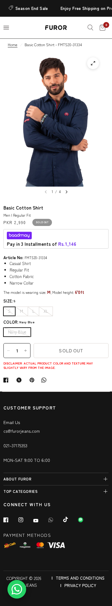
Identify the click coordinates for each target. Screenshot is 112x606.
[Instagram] (25, 520)
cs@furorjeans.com (21, 431)
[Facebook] (10, 520)
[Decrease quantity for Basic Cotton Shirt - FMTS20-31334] (8, 350)
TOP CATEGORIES (20, 491)
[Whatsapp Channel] (85, 520)
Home (12, 44)
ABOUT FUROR (17, 478)
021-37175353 (15, 445)
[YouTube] (40, 520)
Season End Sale (29, 8)
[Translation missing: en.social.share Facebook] (7, 380)
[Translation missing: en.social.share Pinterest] (33, 380)
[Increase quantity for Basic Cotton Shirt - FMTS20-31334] (25, 350)
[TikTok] (70, 519)
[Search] (90, 27)
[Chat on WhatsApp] (16, 589)
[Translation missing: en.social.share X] (20, 380)
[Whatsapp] (55, 520)
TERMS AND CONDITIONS (80, 578)
